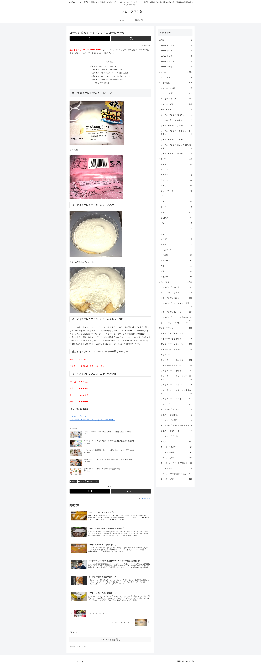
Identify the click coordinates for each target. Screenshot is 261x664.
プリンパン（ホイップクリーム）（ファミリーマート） (92, 420)
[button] (131, 38)
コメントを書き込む (110, 639)
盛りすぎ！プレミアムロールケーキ (103, 66)
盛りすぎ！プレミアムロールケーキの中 (107, 69)
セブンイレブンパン (78, 416)
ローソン (82, 481)
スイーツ (74, 481)
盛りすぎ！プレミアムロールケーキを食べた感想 (110, 73)
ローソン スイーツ (93, 481)
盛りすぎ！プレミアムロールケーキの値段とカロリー (112, 76)
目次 (107, 62)
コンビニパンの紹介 (101, 83)
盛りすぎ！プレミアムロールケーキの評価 (107, 79)
